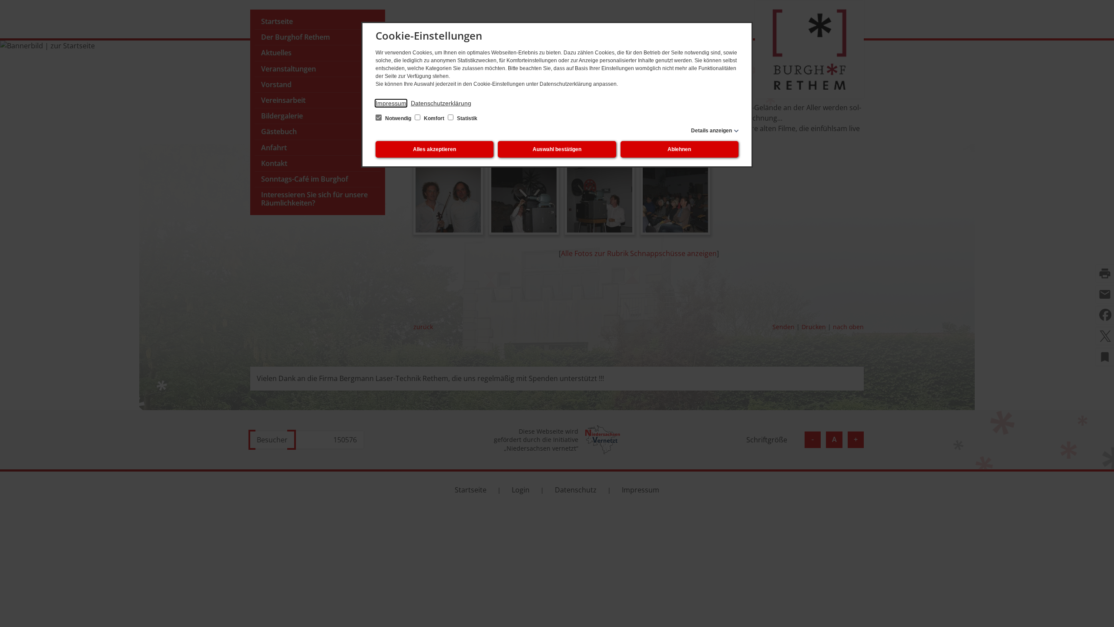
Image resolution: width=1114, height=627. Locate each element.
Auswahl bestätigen (557, 149)
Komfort (434, 118)
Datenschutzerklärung (441, 103)
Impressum (391, 103)
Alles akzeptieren (434, 149)
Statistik (466, 118)
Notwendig (398, 118)
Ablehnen (679, 149)
